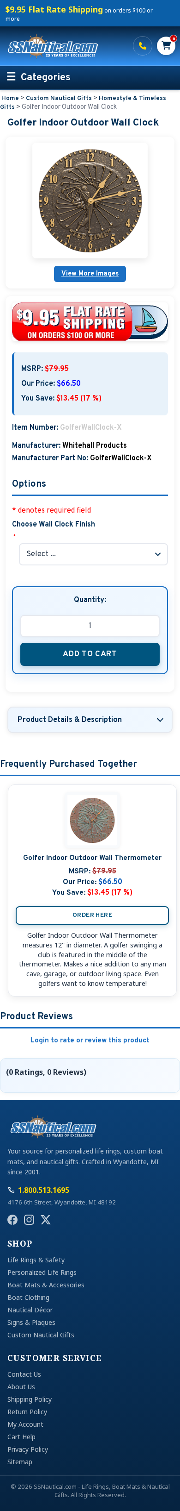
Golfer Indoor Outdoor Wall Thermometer (92, 858)
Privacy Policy (27, 1449)
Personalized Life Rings (42, 1272)
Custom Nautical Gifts (59, 98)
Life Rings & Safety (36, 1259)
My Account (25, 1424)
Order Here (92, 915)
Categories (46, 78)
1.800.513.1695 (142, 46)
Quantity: (90, 600)
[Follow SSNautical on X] (46, 1220)
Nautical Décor (30, 1309)
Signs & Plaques (31, 1322)
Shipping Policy (29, 1399)
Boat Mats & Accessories (45, 1284)
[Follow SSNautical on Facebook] (12, 1220)
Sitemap (19, 1461)
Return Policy (27, 1411)
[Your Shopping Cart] (166, 46)
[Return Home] (65, 46)
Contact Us (24, 1374)
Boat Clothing (28, 1297)
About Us (21, 1386)
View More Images (90, 274)
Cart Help (21, 1436)
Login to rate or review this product (90, 1040)
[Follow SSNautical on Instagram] (29, 1220)
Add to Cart (90, 654)
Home (10, 98)
